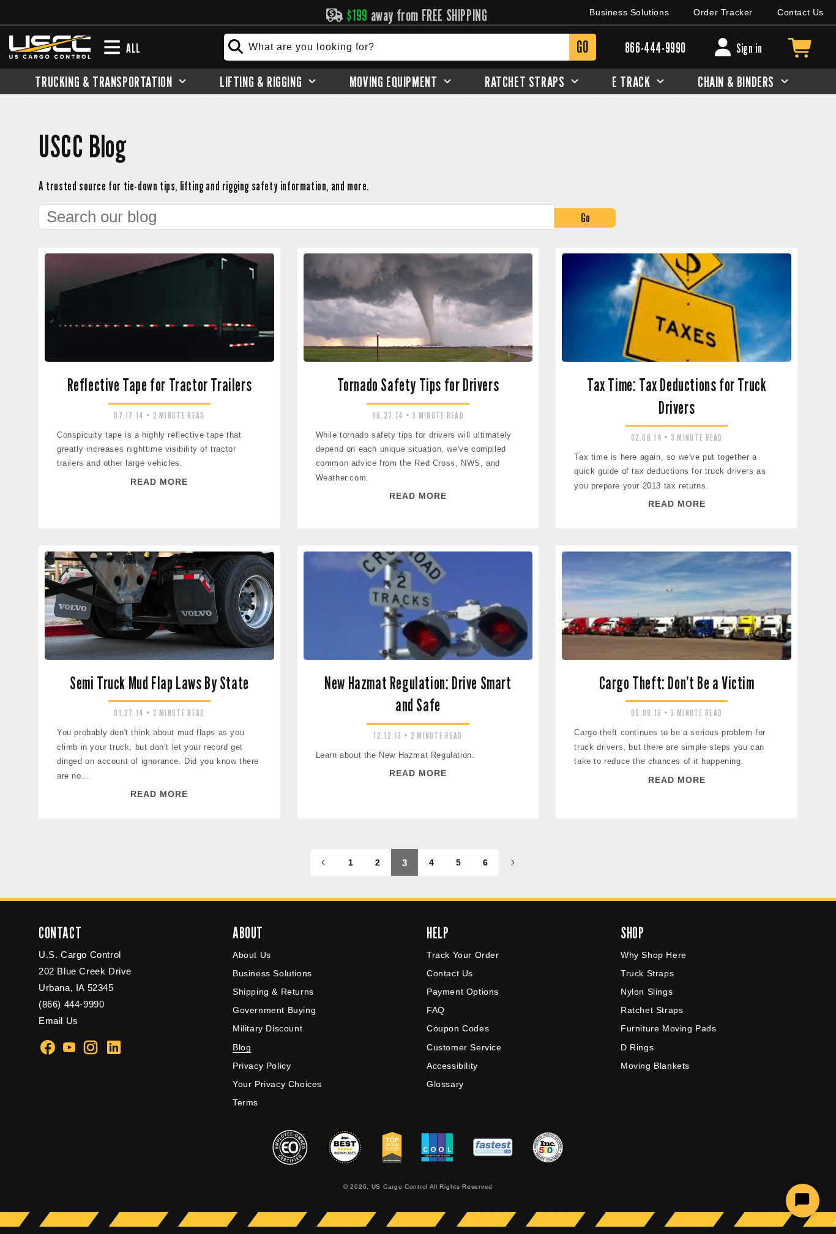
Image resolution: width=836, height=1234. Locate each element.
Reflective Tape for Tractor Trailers (159, 385)
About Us (252, 955)
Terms (245, 1102)
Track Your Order (463, 955)
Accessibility (452, 1066)
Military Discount (267, 1028)
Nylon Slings (647, 992)
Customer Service (464, 1047)
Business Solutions (629, 12)
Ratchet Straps (652, 1010)
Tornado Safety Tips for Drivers (418, 385)
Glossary (445, 1084)
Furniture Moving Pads (669, 1028)
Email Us (58, 1020)
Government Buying (274, 1010)
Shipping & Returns (273, 992)
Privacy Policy (262, 1066)
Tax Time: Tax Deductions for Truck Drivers (676, 396)
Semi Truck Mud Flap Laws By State (159, 683)
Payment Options (463, 992)
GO (582, 46)
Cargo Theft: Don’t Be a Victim (677, 683)
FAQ (436, 1010)
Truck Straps (647, 973)
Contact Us (800, 12)
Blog (242, 1047)
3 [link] (405, 863)
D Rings (637, 1047)
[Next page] (512, 862)
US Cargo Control (399, 1186)
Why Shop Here (654, 955)
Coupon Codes (458, 1028)
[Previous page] (323, 862)
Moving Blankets (655, 1066)
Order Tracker (723, 12)
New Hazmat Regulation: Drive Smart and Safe (417, 694)
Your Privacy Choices (277, 1084)
